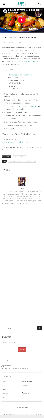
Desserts (25, 385)
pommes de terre (22, 161)
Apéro (4, 381)
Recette (33, 161)
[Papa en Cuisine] (22, 4)
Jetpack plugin (6, 366)
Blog (3, 385)
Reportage (25, 393)
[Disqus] (22, 237)
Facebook (25, 204)
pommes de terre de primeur (25, 61)
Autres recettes (27, 381)
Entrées (4, 389)
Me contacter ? (22, 407)
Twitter (15, 204)
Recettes (22, 157)
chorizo (12, 161)
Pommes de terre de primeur (21, 75)
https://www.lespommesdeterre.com (15, 142)
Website (6, 204)
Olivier (6, 43)
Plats (15, 157)
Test (3, 397)
